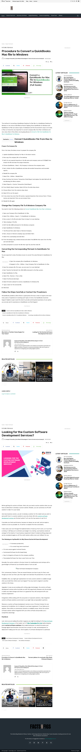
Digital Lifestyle (44, 376)
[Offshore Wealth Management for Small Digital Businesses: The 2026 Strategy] (59, 113)
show (11, 139)
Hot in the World (68, 75)
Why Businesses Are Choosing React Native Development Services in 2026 (27, 378)
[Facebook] (71, 1)
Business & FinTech (68, 84)
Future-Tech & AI (9, 44)
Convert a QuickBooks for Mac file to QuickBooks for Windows (15, 313)
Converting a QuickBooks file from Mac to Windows (39, 315)
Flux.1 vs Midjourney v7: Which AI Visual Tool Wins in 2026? (71, 106)
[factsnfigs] (10, 8)
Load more (66, 120)
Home (3, 44)
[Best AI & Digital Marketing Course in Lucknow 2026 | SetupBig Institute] (10, 372)
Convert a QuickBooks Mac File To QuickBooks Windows (14, 315)
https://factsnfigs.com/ (19, 344)
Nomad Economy (68, 110)
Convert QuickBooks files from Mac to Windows (38, 209)
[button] (78, 16)
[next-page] (5, 384)
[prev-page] (3, 384)
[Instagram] (73, 1)
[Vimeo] (77, 1)
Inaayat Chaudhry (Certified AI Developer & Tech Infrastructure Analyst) (25, 58)
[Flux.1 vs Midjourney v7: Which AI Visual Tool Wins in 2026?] (59, 105)
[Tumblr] (46, 742)
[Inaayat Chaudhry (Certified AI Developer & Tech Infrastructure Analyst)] (3, 59)
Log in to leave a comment (8, 393)
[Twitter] (75, 1)
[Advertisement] (50, 8)
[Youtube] (79, 1)
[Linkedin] (38, 742)
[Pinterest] (42, 742)
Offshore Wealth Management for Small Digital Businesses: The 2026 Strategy (71, 115)
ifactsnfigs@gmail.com (50, 738)
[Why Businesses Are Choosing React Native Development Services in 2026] (27, 372)
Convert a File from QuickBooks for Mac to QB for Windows (19, 310)
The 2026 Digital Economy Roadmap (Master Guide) (44, 379)
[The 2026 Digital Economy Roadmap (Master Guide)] (44, 372)
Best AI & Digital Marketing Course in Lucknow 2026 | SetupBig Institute (10, 378)
